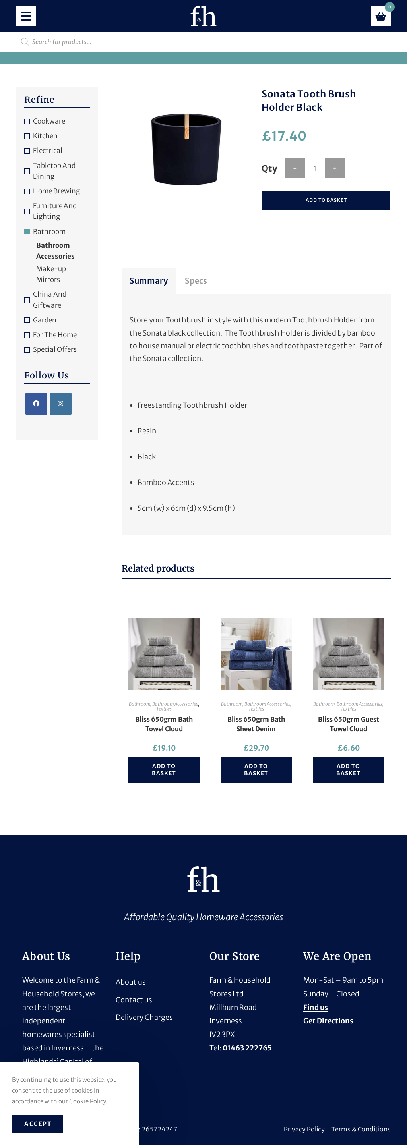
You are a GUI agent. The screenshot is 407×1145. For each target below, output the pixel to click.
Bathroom (139, 704)
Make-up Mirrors (51, 274)
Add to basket (326, 200)
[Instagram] (61, 404)
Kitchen (45, 135)
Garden (44, 320)
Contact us (134, 999)
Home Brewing (56, 191)
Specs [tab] (196, 281)
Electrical (47, 150)
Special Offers (55, 349)
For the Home (55, 334)
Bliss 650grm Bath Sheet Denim (256, 724)
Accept (37, 1124)
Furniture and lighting (55, 211)
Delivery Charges (144, 1017)
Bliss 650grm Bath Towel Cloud (164, 724)
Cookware (49, 121)
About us (131, 982)
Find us (315, 1007)
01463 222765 (247, 1047)
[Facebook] (36, 404)
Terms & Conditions (361, 1129)
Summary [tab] (149, 281)
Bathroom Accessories (175, 704)
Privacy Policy (304, 1129)
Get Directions (328, 1020)
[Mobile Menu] (26, 16)
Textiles (164, 709)
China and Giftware (49, 299)
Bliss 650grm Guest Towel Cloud (348, 724)
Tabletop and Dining (54, 171)
